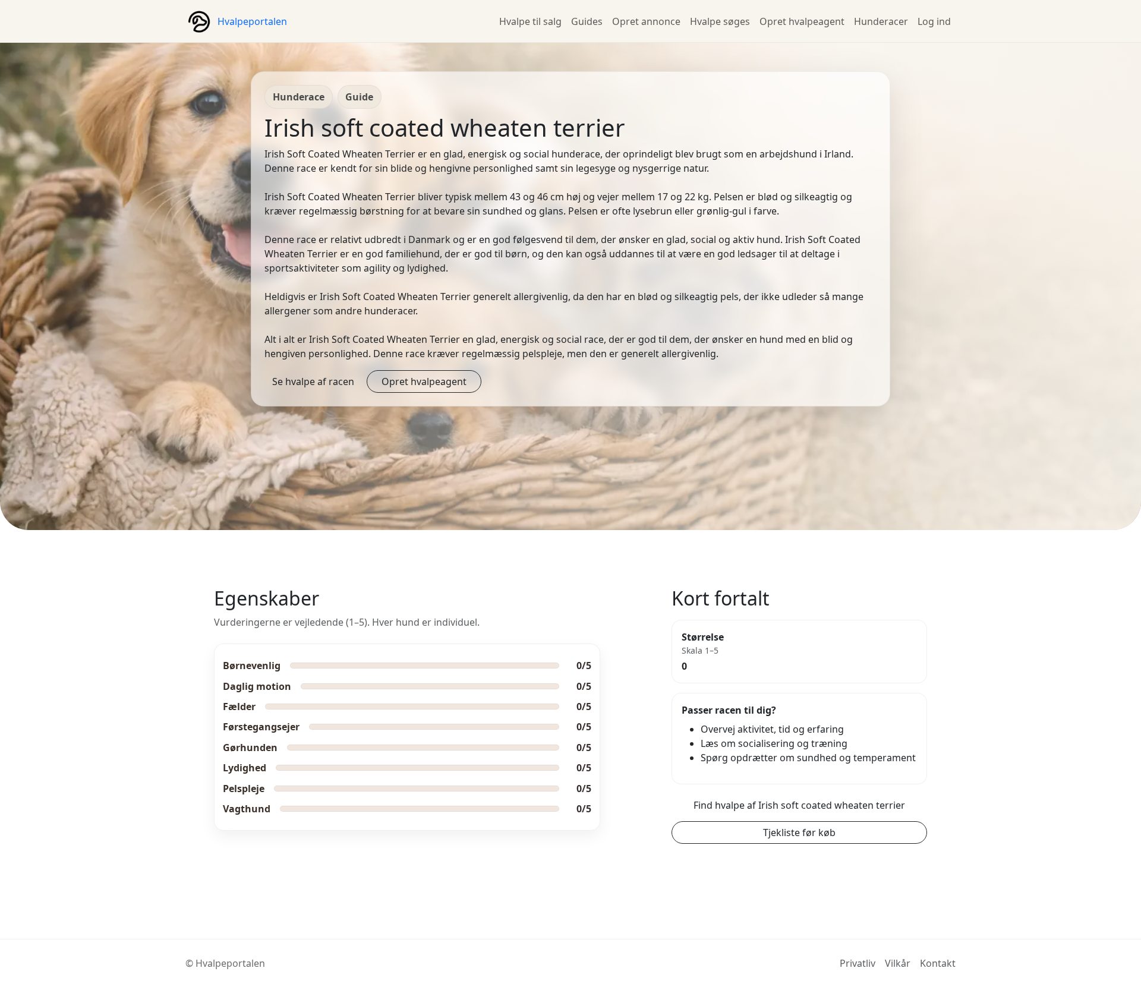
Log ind (934, 21)
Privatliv (857, 963)
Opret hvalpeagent (801, 21)
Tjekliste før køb (799, 832)
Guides (587, 21)
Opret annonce (646, 21)
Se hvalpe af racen (313, 381)
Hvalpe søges (720, 21)
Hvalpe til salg (530, 21)
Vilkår (897, 963)
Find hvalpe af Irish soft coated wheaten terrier (799, 805)
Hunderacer (881, 21)
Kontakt (938, 963)
